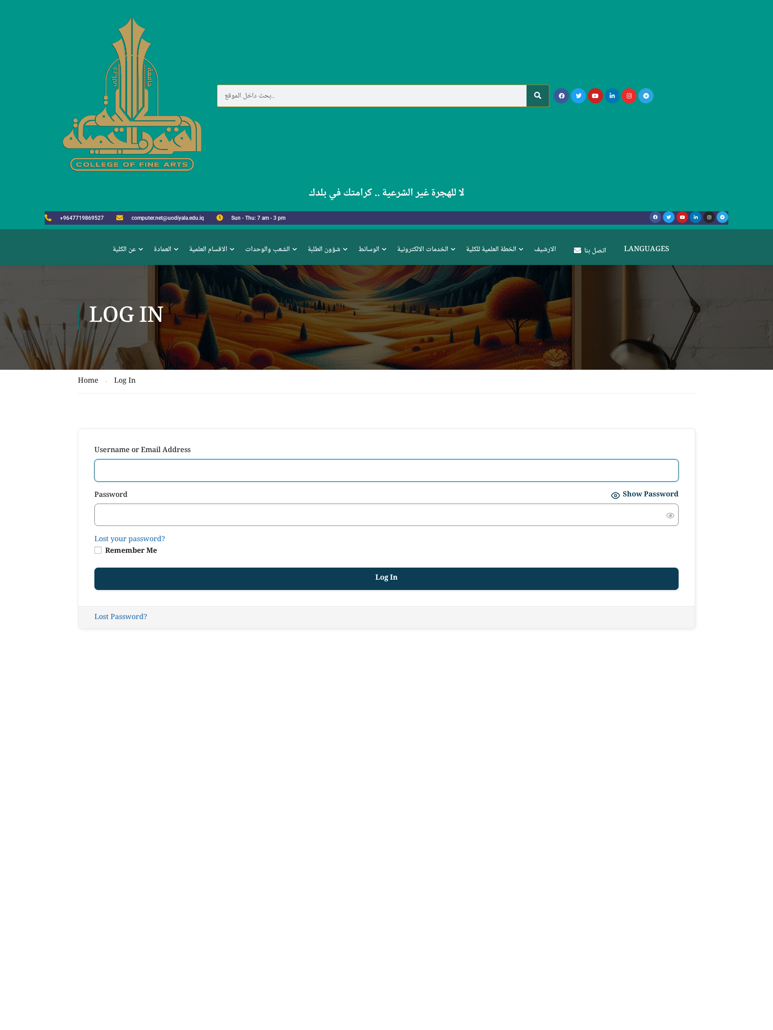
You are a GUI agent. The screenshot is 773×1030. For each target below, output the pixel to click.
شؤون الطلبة (324, 250)
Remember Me (130, 551)
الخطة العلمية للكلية (491, 250)
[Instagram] (629, 95)
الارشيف (545, 250)
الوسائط (368, 250)
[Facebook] (561, 95)
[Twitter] (578, 95)
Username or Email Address (142, 451)
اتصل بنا (595, 251)
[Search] (538, 96)
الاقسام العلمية (208, 250)
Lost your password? (129, 540)
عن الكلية (124, 250)
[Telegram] (646, 95)
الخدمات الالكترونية (422, 250)
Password (110, 495)
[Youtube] (595, 95)
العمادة (162, 250)
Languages (646, 250)
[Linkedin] (612, 95)
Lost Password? (120, 617)
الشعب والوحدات (267, 250)
